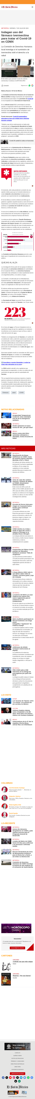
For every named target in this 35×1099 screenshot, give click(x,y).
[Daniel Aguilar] (4, 815)
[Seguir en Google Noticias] (32, 85)
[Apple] (15, 1081)
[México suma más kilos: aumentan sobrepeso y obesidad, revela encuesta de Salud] (6, 435)
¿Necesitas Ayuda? (17, 1073)
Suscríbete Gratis (17, 948)
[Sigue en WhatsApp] (29, 85)
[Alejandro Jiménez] (4, 798)
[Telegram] (21, 1077)
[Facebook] (3, 1077)
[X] (6, 1077)
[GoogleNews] (32, 1077)
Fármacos (5, 392)
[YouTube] (10, 1077)
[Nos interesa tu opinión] (17, 1046)
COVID (21, 392)
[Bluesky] (24, 1077)
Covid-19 (30, 98)
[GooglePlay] (19, 1081)
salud (13, 392)
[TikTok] (17, 1077)
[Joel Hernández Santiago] (4, 789)
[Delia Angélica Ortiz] (4, 806)
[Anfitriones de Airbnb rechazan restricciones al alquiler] (6, 654)
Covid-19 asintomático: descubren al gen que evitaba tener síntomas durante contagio (15, 118)
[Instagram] (14, 1077)
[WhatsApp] (28, 1077)
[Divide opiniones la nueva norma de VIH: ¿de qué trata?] (6, 426)
